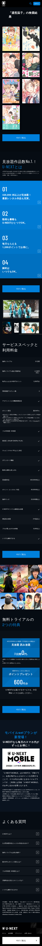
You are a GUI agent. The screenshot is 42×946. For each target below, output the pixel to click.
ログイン (36, 3)
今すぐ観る (21, 137)
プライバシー (18, 933)
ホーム (4, 933)
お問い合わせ (28, 933)
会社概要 (10, 933)
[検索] (30, 3)
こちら (36, 421)
